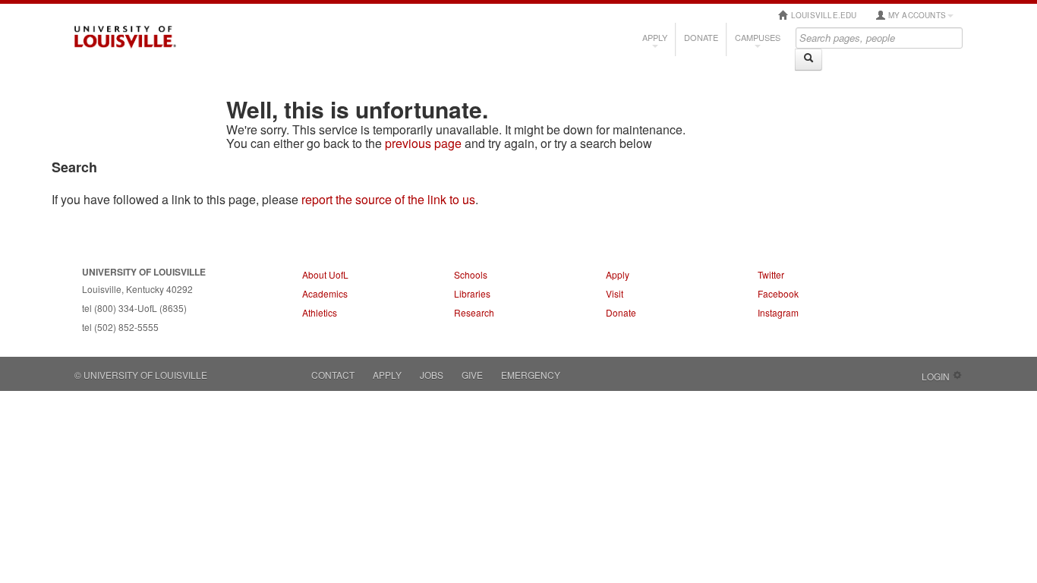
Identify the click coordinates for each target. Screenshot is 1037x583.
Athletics (319, 312)
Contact (333, 374)
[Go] (808, 60)
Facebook (778, 293)
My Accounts (916, 15)
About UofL (325, 274)
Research (474, 312)
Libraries (472, 293)
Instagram (778, 312)
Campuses (757, 37)
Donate (701, 37)
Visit (614, 293)
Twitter (771, 274)
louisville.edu (823, 15)
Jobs (431, 374)
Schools (470, 274)
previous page (423, 143)
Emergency (530, 374)
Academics (325, 293)
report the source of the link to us (388, 199)
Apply (654, 37)
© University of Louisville (140, 374)
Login (936, 376)
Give (472, 374)
